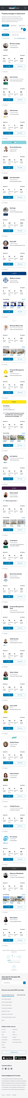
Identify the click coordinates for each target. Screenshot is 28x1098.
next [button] (19, 956)
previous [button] (8, 956)
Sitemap (14, 1037)
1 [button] (12, 956)
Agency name (22, 25)
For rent (3, 1032)
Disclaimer (8, 1095)
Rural (3, 1044)
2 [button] (14, 956)
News (13, 1032)
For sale (3, 1029)
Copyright (14, 1095)
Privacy (3, 1095)
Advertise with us (16, 1039)
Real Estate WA (21, 995)
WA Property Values (17, 1042)
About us (14, 1034)
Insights (3, 1047)
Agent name (13, 25)
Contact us (15, 1029)
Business (4, 1042)
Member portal (14, 1052)
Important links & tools (8, 995)
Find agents (4, 1037)
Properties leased (21, 38)
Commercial (4, 1039)
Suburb (5, 25)
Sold (3, 1034)
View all (23, 299)
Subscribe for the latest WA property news (11, 978)
